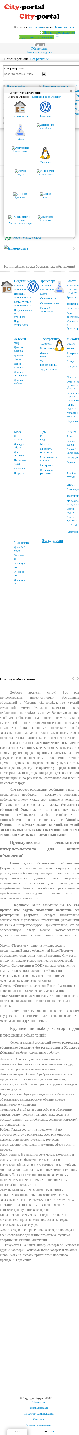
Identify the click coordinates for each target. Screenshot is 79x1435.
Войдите (18, 27)
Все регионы (39, 59)
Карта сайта (39, 1419)
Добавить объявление (59, 32)
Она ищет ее (19, 581)
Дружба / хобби (19, 549)
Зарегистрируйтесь (64, 27)
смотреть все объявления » (47, 96)
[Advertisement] (39, 629)
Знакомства (22, 542)
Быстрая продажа (39, 52)
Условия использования (39, 1425)
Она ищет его (19, 565)
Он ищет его (19, 573)
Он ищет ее (19, 557)
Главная (39, 44)
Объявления (39, 48)
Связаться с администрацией (39, 1413)
